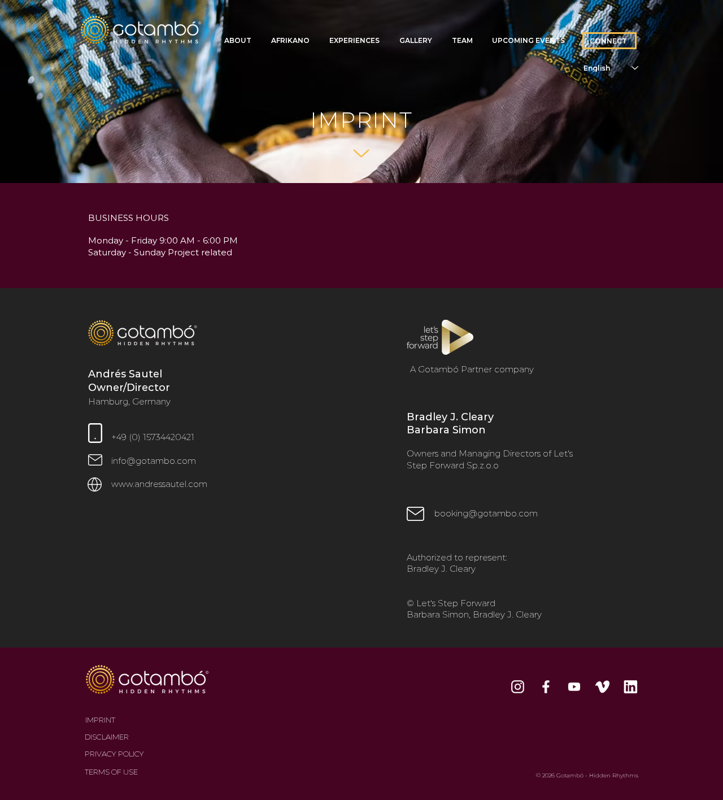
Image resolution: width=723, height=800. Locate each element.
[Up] (361, 153)
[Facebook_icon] (546, 687)
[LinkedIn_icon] (631, 687)
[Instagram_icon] (518, 687)
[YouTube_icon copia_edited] (574, 687)
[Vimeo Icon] (602, 687)
